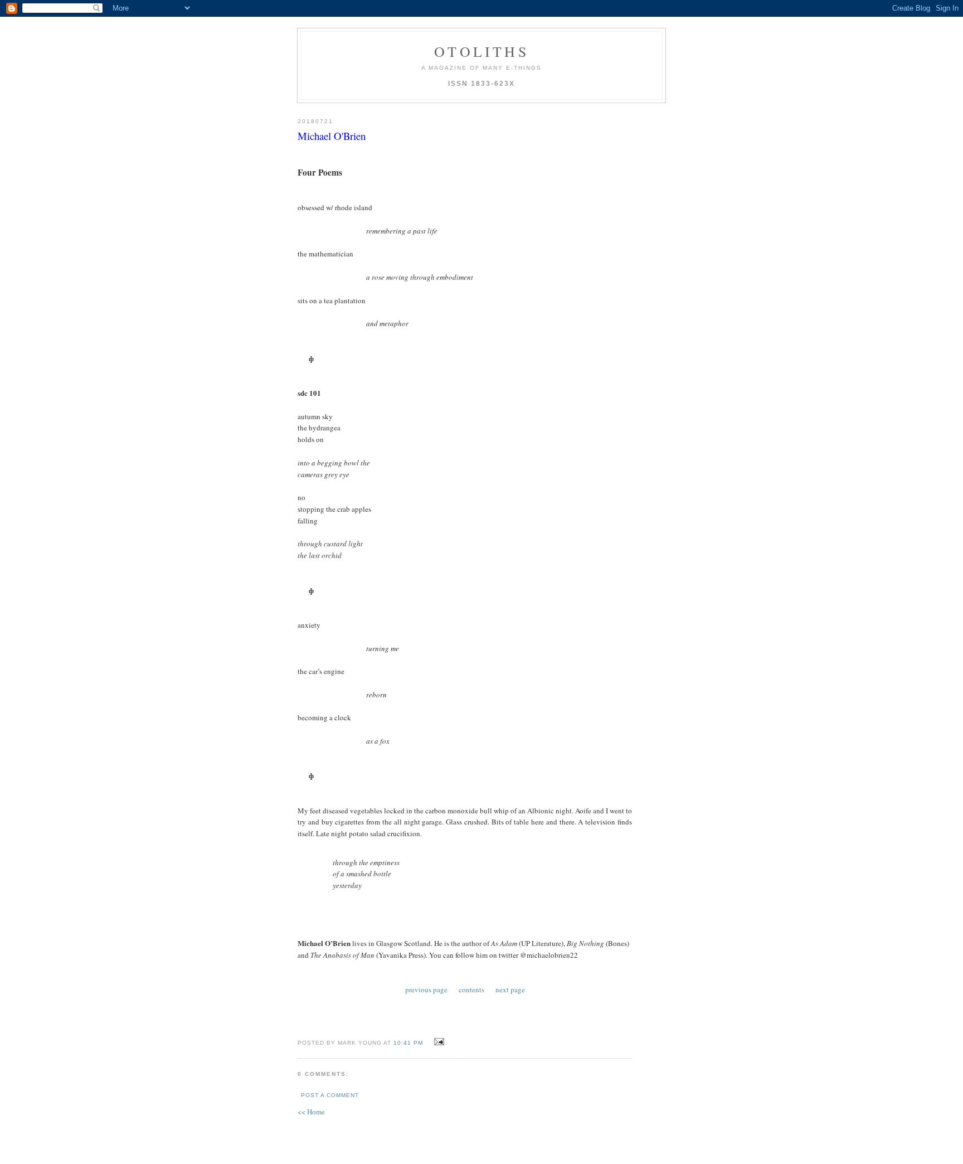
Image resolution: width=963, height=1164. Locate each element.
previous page (426, 989)
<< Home (311, 1112)
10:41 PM (408, 1043)
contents (471, 989)
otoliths (481, 51)
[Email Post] (438, 1042)
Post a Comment (330, 1095)
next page (510, 989)
